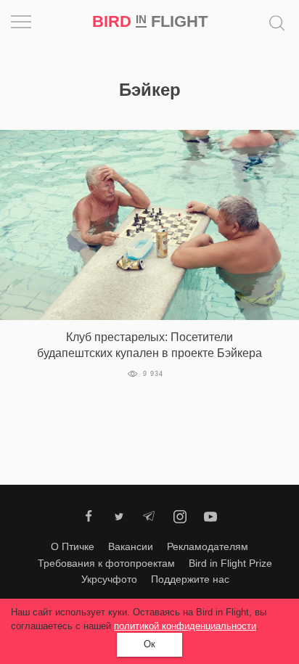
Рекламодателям (207, 546)
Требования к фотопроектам (106, 563)
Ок (149, 644)
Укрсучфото (109, 579)
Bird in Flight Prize (230, 563)
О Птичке (72, 546)
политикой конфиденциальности (185, 625)
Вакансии (130, 546)
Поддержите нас (190, 579)
